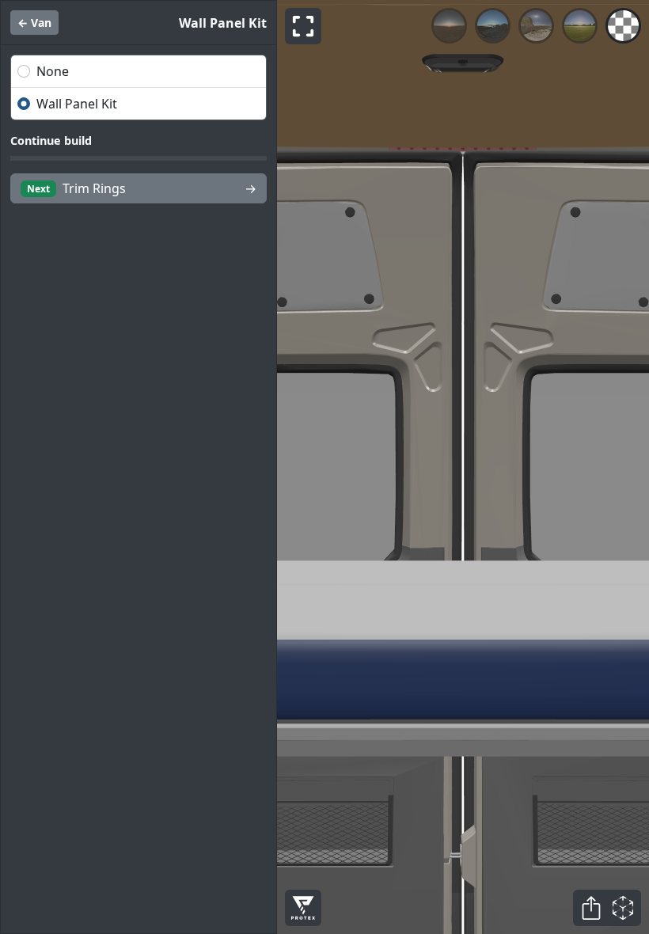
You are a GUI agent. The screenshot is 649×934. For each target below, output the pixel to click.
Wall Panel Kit (76, 103)
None (52, 71)
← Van (34, 22)
